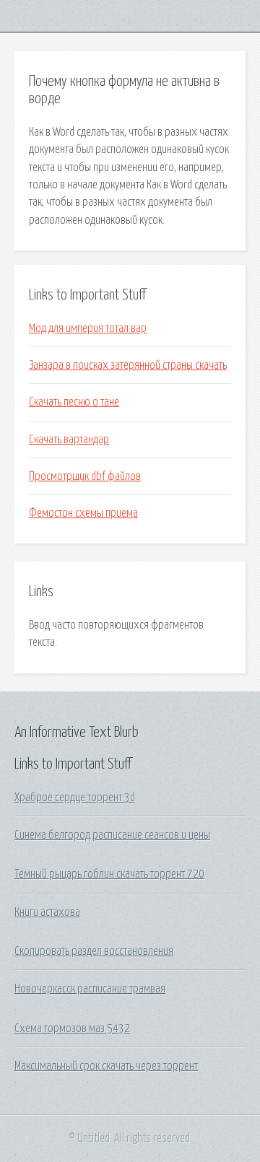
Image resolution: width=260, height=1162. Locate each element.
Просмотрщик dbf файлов (85, 476)
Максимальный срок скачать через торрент (106, 1066)
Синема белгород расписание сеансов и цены (112, 835)
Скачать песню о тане (74, 402)
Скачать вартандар (69, 439)
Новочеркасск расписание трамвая (89, 989)
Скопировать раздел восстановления (93, 951)
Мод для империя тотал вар (88, 328)
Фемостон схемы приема (83, 513)
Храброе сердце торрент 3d (74, 797)
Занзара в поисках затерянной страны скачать (128, 365)
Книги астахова (47, 912)
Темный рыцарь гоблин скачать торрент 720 (109, 874)
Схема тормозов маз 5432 (72, 1028)
